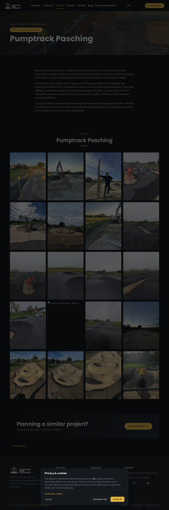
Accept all (117, 499)
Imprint (59, 493)
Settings (48, 499)
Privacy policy (50, 493)
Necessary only (100, 499)
